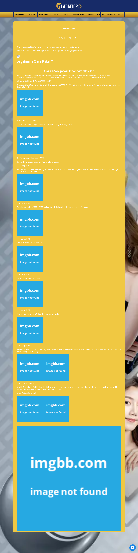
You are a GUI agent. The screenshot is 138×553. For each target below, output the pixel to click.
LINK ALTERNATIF (107, 14)
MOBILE (31, 14)
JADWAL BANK (43, 14)
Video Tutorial (93, 14)
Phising (65, 14)
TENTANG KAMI (19, 14)
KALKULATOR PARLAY (79, 14)
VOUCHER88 (54, 14)
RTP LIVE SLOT (119, 14)
